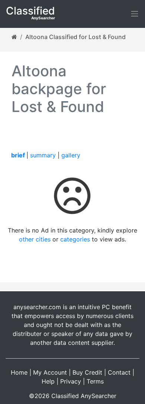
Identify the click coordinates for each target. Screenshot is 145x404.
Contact (119, 372)
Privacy (70, 381)
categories (75, 239)
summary (43, 155)
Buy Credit (87, 372)
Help (48, 381)
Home (19, 372)
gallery (70, 155)
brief (18, 155)
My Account (50, 372)
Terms (95, 381)
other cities (35, 239)
